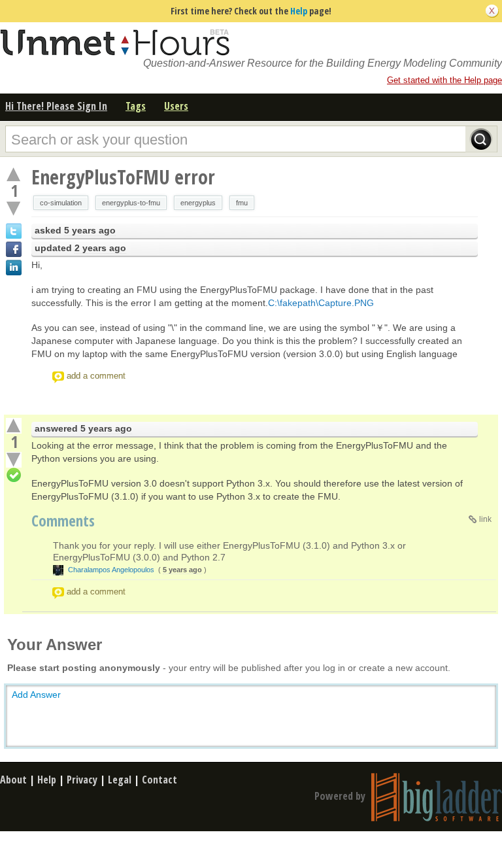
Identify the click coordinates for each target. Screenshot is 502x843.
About (13, 779)
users (176, 106)
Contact (159, 779)
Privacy (82, 779)
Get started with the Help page (444, 80)
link (485, 519)
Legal (119, 779)
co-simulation (61, 203)
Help (298, 11)
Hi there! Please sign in (56, 106)
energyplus (198, 203)
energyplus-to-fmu (131, 203)
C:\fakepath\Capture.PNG (321, 303)
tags (136, 106)
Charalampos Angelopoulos (111, 570)
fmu (242, 203)
